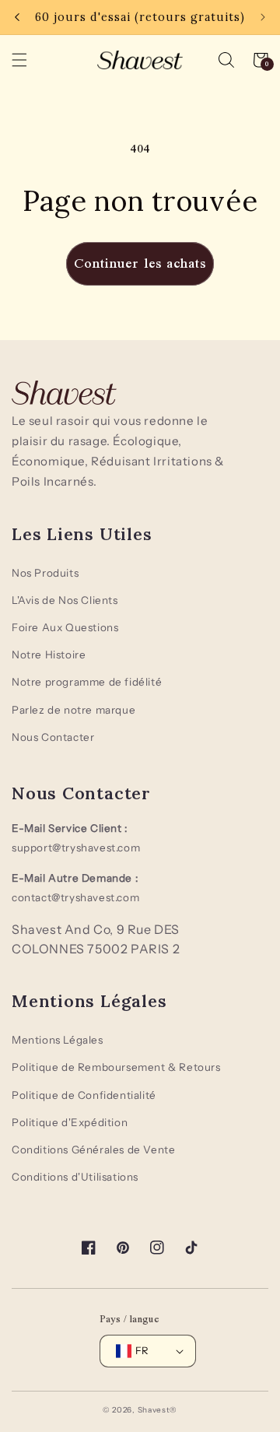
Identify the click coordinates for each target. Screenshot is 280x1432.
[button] (226, 60)
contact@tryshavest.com (75, 897)
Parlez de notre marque (73, 710)
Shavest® (158, 1410)
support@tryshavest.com (76, 847)
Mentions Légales (57, 1040)
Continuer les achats (140, 264)
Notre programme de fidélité (87, 682)
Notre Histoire (49, 654)
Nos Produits (45, 573)
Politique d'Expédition (70, 1122)
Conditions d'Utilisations (75, 1177)
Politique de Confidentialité (84, 1095)
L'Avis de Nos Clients (65, 600)
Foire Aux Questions (65, 627)
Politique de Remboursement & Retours (116, 1067)
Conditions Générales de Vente (93, 1149)
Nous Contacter (53, 737)
